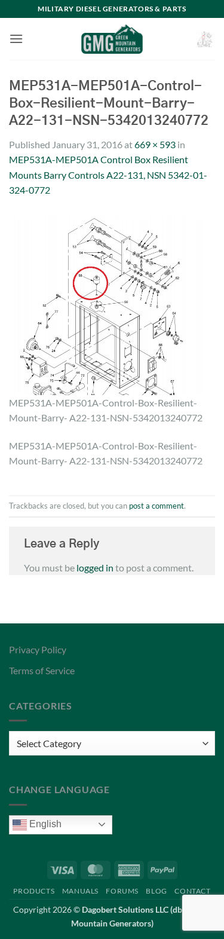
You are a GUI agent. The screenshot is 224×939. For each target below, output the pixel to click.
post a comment (156, 505)
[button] (16, 38)
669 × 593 (155, 144)
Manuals (80, 890)
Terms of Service (42, 670)
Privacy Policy (37, 649)
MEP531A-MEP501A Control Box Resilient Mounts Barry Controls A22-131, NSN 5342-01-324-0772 (108, 174)
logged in (94, 567)
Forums (122, 890)
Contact (192, 890)
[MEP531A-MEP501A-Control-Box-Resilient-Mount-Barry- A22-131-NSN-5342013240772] (112, 302)
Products (33, 890)
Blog (156, 890)
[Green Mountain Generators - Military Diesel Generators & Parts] (112, 39)
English (44, 824)
